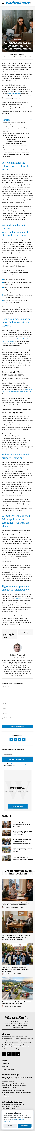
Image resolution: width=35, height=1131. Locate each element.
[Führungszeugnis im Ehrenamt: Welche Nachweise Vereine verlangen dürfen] (6, 833)
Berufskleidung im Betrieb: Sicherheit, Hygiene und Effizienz (23, 858)
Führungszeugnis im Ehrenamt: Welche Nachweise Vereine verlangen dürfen (22, 833)
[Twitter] (15, 739)
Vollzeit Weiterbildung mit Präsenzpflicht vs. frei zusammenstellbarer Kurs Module (16, 151)
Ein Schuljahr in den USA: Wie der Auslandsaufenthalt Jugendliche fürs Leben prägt (22, 841)
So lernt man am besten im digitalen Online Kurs (15, 147)
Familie (4, 1081)
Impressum (7, 1121)
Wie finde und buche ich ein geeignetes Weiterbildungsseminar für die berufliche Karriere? (16, 129)
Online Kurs (8, 341)
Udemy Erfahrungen (14, 94)
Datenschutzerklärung (17, 1119)
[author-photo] (3, 907)
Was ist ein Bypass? (25, 633)
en (13, 341)
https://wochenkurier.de (17, 657)
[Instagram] (9, 1054)
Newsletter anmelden (16, 759)
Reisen (4, 1096)
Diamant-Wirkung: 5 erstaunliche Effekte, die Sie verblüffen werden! (9, 635)
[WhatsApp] (23, 739)
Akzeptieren (24, 1125)
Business (17, 39)
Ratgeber (4, 1087)
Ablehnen (10, 1125)
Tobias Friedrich (19, 54)
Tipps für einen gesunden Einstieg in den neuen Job (16, 155)
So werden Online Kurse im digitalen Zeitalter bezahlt (17, 138)
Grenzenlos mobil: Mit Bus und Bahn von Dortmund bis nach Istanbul (22, 849)
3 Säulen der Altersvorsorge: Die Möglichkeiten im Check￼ (13, 1105)
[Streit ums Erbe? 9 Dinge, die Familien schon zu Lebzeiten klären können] (6, 824)
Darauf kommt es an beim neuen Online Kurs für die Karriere (16, 134)
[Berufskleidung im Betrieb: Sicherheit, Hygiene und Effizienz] (6, 858)
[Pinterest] (19, 739)
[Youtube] (18, 1054)
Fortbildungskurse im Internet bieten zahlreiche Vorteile (14, 123)
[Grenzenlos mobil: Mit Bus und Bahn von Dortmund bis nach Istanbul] (6, 849)
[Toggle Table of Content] (29, 119)
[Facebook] (11, 739)
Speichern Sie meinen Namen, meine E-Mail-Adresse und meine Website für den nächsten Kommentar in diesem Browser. (16, 720)
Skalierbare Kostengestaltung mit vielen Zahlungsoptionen (16, 142)
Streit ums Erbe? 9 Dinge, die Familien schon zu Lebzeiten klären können (21, 824)
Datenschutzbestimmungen (19, 764)
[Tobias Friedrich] (17, 647)
